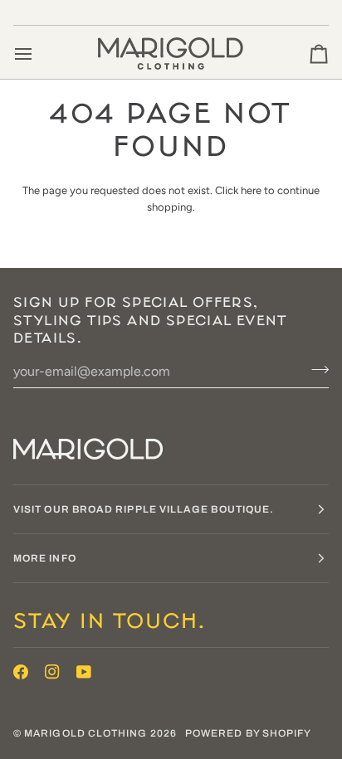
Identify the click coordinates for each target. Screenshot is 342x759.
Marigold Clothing (85, 733)
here (251, 190)
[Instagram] (52, 671)
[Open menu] (38, 54)
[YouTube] (83, 671)
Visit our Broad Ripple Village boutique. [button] (143, 509)
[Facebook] (20, 671)
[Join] (315, 369)
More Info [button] (44, 558)
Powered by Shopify (248, 733)
